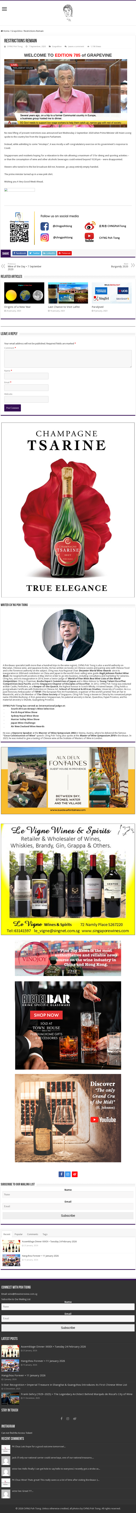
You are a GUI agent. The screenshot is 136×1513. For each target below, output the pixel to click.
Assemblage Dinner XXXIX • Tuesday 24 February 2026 (49, 1241)
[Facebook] (61, 1174)
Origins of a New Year (17, 306)
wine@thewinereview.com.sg (22, 1294)
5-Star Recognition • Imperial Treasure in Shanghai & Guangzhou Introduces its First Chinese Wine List (64, 1384)
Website (8, 394)
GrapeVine (16, 31)
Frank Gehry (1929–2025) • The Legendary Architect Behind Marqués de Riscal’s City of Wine (76, 1394)
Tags (44, 1234)
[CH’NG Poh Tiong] (68, 12)
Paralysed (97, 306)
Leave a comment (76, 46)
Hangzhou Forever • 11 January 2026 (40, 1255)
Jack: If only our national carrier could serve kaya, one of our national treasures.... (53, 1457)
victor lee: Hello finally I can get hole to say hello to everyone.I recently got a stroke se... (56, 1468)
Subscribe (68, 1215)
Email (7, 382)
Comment (10, 348)
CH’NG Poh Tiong (14, 46)
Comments (32, 1234)
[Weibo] (75, 1174)
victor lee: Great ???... (22, 1491)
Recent (7, 1234)
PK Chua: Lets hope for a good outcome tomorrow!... (39, 1446)
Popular (19, 1234)
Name (8, 370)
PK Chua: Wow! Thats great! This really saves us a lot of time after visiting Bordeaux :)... (55, 1480)
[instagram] (68, 1174)
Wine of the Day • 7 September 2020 (24, 267)
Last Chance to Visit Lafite (64, 306)
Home (6, 31)
